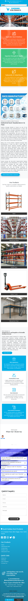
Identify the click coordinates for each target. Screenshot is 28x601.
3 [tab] (16, 444)
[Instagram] (8, 538)
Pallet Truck (14, 294)
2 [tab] (14, 444)
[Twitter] (5, 538)
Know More (7, 352)
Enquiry (19, 599)
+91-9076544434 (14, 2)
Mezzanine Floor (14, 321)
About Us (4, 558)
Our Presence (5, 561)
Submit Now (13, 518)
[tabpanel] (14, 439)
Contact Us (4, 563)
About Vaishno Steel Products (10, 174)
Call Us (10, 599)
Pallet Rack (14, 267)
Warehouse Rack (14, 240)
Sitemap (4, 559)
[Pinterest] (14, 538)
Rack (14, 213)
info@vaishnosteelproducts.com (13, 1)
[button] (2, 21)
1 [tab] (12, 444)
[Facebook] (2, 538)
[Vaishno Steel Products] (14, 9)
